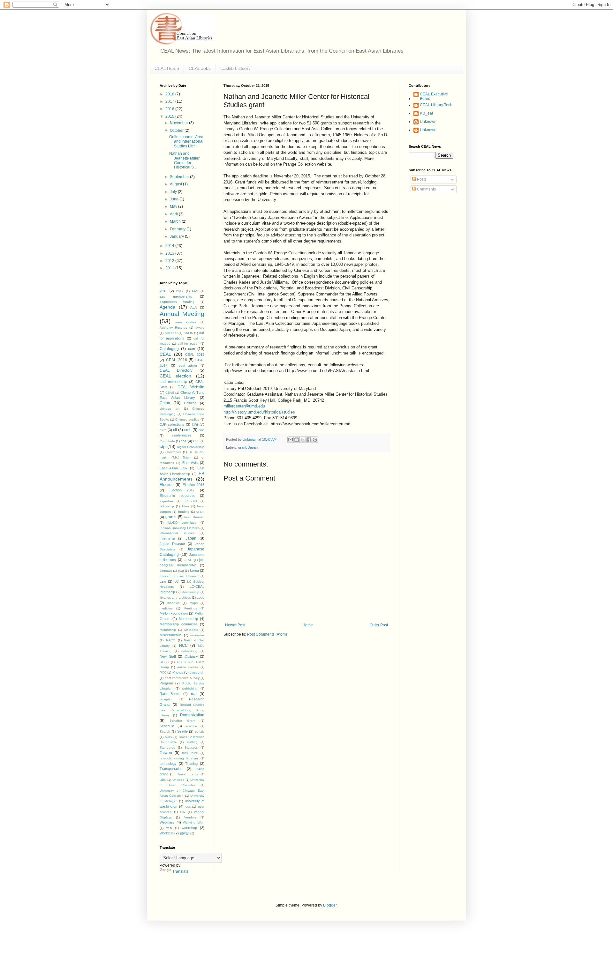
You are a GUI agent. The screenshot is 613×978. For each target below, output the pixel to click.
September (180, 177)
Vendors (190, 817)
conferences (182, 435)
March (176, 221)
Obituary (191, 656)
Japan (253, 447)
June (174, 199)
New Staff (168, 656)
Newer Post (235, 625)
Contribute (167, 441)
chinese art (169, 408)
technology (168, 763)
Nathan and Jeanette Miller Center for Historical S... (184, 160)
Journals (166, 570)
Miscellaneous (171, 635)
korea (194, 570)
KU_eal (426, 113)
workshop (189, 828)
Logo (200, 597)
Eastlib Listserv (235, 68)
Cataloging (169, 349)
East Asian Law (173, 468)
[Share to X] (302, 440)
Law (163, 581)
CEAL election (175, 375)
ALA (193, 307)
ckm (163, 430)
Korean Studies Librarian (179, 576)
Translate (180, 871)
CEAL (165, 354)
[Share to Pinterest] (315, 440)
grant (242, 447)
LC (176, 581)
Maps (194, 603)
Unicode (178, 779)
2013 (170, 253)
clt (175, 430)
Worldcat (166, 833)
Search (165, 731)
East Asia (190, 463)
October (177, 130)
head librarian (194, 517)
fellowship (167, 506)
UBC (163, 779)
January (177, 236)
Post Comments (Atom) (267, 634)
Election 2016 (193, 485)
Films (185, 506)
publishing (189, 688)
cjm (195, 424)
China (165, 403)
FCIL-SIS (190, 501)
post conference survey (182, 678)
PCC (163, 672)
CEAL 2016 (176, 360)
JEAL (188, 560)
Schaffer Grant (182, 720)
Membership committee (178, 624)
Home (307, 625)
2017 (170, 101)
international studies (177, 533)
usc (188, 806)
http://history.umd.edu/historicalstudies (259, 412)
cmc (201, 430)
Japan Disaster (172, 544)
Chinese (190, 403)
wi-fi (169, 828)
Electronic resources (177, 495)
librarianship (190, 592)
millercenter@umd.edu (244, 406)
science (191, 726)
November (179, 123)
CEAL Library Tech (436, 105)
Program (166, 683)
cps (183, 441)
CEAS (169, 392)
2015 (170, 116)
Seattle (182, 731)
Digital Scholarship (190, 447)
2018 (170, 94)
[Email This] (290, 440)
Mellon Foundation (174, 613)
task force (190, 753)
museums (197, 635)
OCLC (164, 662)
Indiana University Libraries (180, 528)
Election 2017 (182, 490)
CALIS (188, 333)
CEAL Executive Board (434, 96)
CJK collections (172, 424)
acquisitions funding (177, 301)
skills (168, 737)
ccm (191, 349)
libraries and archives (175, 597)
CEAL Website (191, 387)
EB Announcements (182, 476)
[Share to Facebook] (309, 440)
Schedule (167, 726)
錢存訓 (184, 833)
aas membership (176, 296)
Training (191, 763)
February (178, 229)
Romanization (192, 715)
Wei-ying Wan (193, 822)
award (199, 327)
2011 (170, 268)
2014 (170, 245)
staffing (192, 742)
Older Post (379, 625)
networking (189, 651)
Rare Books (170, 694)
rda (194, 693)
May (174, 206)
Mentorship (168, 629)
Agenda (167, 307)
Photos (177, 672)
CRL (196, 441)
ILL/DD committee (181, 522)
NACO (170, 640)
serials (199, 731)
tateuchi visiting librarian (179, 758)
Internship (167, 538)
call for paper (188, 343)
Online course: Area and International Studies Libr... (186, 141)
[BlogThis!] (296, 440)
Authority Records (173, 327)
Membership (188, 619)
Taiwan (166, 752)
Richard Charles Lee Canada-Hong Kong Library (182, 710)
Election (167, 484)
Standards (167, 747)
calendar (171, 333)
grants (170, 517)
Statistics (191, 747)
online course (187, 667)
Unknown (428, 121)
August (176, 184)
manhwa (173, 603)
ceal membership (173, 382)
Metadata (191, 629)
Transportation (171, 769)
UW (182, 812)
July (174, 192)
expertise (166, 501)
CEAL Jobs (200, 68)
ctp (163, 446)
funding (183, 511)
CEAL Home (167, 68)
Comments (426, 189)
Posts (421, 179)
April (174, 214)
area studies (186, 322)
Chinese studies (187, 419)
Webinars (167, 822)
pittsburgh (197, 672)
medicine (166, 608)
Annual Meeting (182, 313)
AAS (195, 291)
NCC (183, 645)
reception (166, 699)
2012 (170, 260)
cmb (188, 430)
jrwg (181, 570)
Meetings (190, 608)
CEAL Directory (176, 370)
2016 (170, 109)
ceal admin (188, 365)
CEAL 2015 (194, 354)
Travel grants (187, 774)
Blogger (330, 905)
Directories (173, 452)
